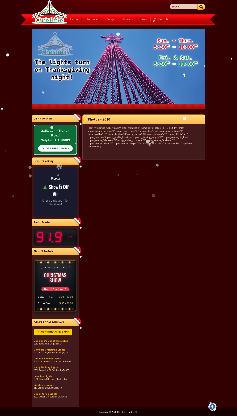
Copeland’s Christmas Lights (51, 341)
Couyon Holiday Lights (47, 358)
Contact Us (161, 19)
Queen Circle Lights (45, 394)
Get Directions (55, 148)
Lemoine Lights (43, 376)
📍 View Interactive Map (53, 331)
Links (143, 19)
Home (74, 19)
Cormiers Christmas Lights (49, 349)
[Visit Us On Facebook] (212, 406)
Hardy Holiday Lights (46, 367)
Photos (127, 19)
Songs (110, 19)
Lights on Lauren (44, 385)
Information (92, 19)
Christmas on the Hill (127, 412)
